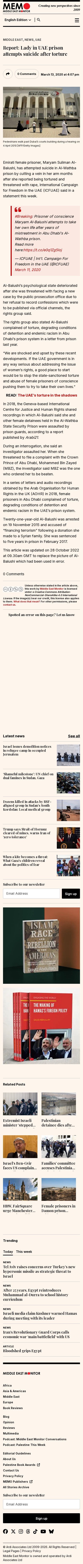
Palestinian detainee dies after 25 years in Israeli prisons (58, 1123)
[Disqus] (41, 673)
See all (74, 736)
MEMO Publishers (15, 1481)
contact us (9, 604)
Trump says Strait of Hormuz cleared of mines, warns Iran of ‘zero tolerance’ (26, 833)
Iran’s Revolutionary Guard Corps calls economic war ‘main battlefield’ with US (36, 1334)
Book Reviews (13, 1408)
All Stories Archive (16, 1487)
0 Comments (26, 74)
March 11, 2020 (27, 270)
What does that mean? (26, 601)
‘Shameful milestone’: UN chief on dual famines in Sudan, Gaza (28, 776)
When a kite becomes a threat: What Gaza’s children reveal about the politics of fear (25, 860)
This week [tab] (24, 1252)
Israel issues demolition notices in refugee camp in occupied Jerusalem (27, 750)
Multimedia (11, 1433)
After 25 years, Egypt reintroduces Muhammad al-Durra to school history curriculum (35, 1295)
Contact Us (11, 1470)
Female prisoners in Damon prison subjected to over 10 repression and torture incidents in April (58, 1209)
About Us (9, 1459)
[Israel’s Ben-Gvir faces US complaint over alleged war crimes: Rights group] (20, 1146)
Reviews (9, 1427)
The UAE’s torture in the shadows (47, 395)
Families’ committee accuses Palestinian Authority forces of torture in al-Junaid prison (58, 1166)
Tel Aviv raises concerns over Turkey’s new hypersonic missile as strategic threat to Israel (39, 1272)
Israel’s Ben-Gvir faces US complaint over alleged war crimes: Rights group (19, 1166)
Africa (7, 1385)
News (29, 39)
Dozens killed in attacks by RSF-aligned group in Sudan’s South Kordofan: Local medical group (27, 805)
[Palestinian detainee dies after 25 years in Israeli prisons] (59, 1104)
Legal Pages (11, 1551)
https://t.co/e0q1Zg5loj (42, 250)
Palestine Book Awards (19, 1464)
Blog (6, 1416)
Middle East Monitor (52, 588)
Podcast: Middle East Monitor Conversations (34, 1439)
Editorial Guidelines (17, 1453)
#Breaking (23, 216)
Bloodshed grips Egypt (22, 1351)
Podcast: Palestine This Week (24, 1444)
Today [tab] (8, 1252)
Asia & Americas (14, 1391)
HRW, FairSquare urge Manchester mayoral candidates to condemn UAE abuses (20, 1209)
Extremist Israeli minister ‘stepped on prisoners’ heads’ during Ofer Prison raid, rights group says (20, 1123)
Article (8, 1346)
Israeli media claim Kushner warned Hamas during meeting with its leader (40, 1315)
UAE (38, 39)
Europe (8, 1402)
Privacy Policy (13, 1476)
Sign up (71, 894)
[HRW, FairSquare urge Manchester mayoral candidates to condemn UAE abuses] (20, 1189)
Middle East (13, 39)
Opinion (8, 1422)
